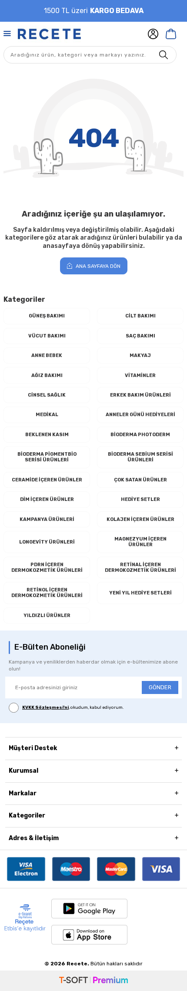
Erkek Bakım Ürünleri (140, 395)
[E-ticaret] (93, 981)
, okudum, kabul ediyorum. (73, 707)
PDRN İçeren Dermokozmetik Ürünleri (47, 567)
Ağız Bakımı (47, 375)
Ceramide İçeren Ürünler (47, 480)
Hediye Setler (140, 499)
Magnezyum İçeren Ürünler (140, 541)
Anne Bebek (46, 355)
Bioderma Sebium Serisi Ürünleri (140, 457)
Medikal (47, 414)
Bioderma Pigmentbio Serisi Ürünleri (47, 457)
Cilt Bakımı (140, 316)
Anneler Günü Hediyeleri (140, 414)
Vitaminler (140, 375)
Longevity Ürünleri (47, 542)
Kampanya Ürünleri (47, 519)
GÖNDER (160, 687)
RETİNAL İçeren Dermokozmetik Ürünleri (140, 567)
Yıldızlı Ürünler (46, 615)
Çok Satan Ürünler (140, 480)
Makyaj (140, 355)
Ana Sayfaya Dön (97, 266)
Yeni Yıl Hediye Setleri (140, 593)
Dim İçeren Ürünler (47, 499)
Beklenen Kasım (47, 434)
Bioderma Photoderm (140, 434)
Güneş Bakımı (47, 316)
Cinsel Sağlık (47, 395)
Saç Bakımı (140, 336)
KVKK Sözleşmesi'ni (45, 707)
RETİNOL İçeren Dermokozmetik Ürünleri (47, 592)
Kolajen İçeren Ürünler (140, 519)
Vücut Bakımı (47, 336)
